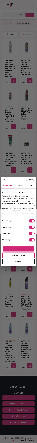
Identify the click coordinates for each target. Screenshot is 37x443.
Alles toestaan (18, 249)
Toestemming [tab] (7, 185)
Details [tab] (19, 185)
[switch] (32, 227)
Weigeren (18, 261)
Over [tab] (30, 185)
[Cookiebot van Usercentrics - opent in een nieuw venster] (26, 180)
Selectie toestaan (18, 255)
